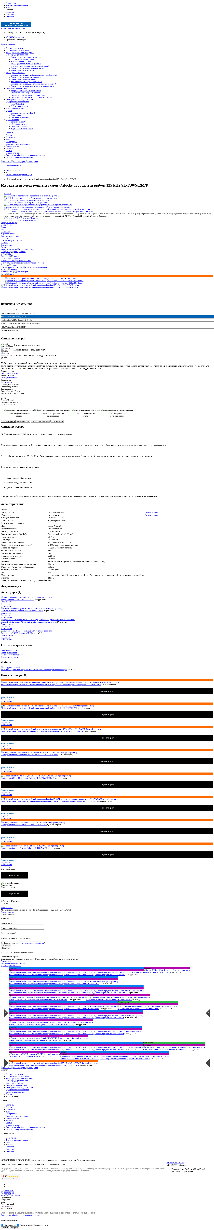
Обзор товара (6, 252)
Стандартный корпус (10, 657)
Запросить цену (107, 691)
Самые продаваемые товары (13, 963)
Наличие (4, 269)
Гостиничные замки (14, 1074)
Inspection (16, 28)
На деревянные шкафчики (12, 655)
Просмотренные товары (11, 966)
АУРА (3, 28)
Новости (9, 148)
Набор (3, 254)
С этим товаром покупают (12, 267)
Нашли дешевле (7, 912)
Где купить (10, 137)
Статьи (9, 151)
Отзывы (4, 265)
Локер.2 (24, 28)
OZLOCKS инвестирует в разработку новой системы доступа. (30, 198)
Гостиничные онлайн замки (17, 1076)
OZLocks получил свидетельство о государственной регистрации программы (37, 207)
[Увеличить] (41, 278)
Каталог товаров (8, 44)
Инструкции (11, 142)
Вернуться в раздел (9, 249)
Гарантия (10, 12)
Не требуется (6, 382)
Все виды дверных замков (17, 1081)
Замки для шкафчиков (15, 1083)
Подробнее (5, 604)
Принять (5, 1228)
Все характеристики (9, 373)
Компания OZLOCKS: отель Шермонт (20, 220)
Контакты (10, 14)
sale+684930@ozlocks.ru (11, 1195)
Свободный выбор (9, 378)
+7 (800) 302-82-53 (15, 37)
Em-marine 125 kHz (9, 650)
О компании (11, 3)
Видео (3, 274)
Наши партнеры (13, 153)
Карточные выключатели (16, 1085)
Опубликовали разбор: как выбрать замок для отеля (26, 202)
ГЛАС (9, 28)
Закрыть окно (7, 908)
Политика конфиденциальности (19, 157)
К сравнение (6, 606)
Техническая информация (17, 5)
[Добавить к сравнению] (3, 279)
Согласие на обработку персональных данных (25, 155)
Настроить (14, 1228)
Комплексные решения (15, 1092)
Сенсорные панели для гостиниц (20, 1087)
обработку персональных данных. (30, 943)
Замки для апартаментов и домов (20, 1078)
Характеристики (8, 261)
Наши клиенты (12, 146)
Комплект (5, 256)
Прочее (9, 1094)
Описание (5, 258)
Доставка (10, 16)
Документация (7, 272)
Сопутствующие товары (11, 263)
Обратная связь (7, 1191)
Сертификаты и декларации (18, 144)
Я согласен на (24, 943)
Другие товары (151, 512)
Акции (9, 135)
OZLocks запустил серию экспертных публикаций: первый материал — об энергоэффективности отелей (48, 211)
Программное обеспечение (17, 1090)
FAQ (8, 7)
